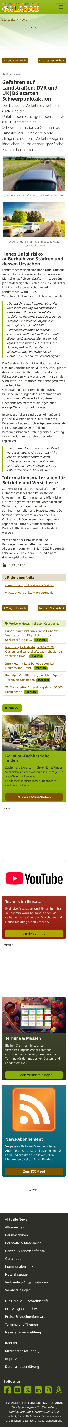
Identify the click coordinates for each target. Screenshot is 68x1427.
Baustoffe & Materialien (23, 1243)
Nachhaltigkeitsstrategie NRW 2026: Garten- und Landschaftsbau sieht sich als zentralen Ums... (34, 651)
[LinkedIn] (38, 1389)
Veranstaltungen (18, 1290)
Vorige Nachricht (16, 60)
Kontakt (11, 1343)
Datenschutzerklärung (22, 1366)
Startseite (8, 20)
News (23, 20)
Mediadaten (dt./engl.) (22, 1351)
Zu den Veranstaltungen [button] (34, 1075)
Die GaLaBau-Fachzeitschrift (26, 1301)
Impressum (14, 1358)
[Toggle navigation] (61, 7)
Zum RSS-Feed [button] (34, 1171)
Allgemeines (14, 1227)
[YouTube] (18, 1389)
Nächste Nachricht (50, 60)
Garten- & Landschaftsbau (25, 1251)
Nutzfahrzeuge (16, 1274)
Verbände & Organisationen (26, 1282)
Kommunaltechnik (19, 1266)
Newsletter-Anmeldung (23, 1332)
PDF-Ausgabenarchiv (21, 1308)
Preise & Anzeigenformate (25, 1316)
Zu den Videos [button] (34, 933)
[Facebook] (7, 1389)
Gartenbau (13, 1258)
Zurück (13, 708)
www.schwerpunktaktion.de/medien (30, 593)
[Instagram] (48, 1389)
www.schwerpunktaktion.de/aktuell (29, 585)
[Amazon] (58, 1389)
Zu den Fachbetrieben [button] (34, 797)
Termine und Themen (21, 1324)
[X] (28, 1389)
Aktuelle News (16, 1219)
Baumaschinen (16, 1235)
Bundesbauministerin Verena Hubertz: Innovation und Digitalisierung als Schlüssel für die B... (31, 635)
